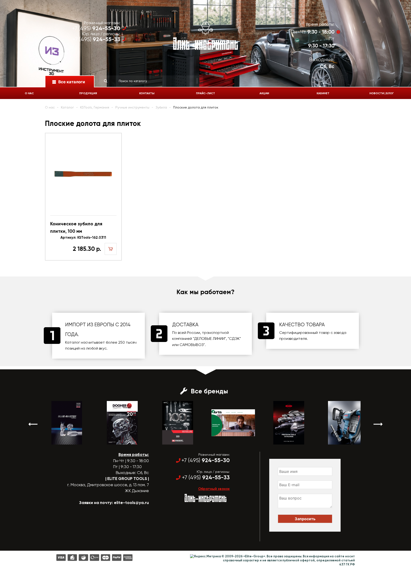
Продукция (88, 93)
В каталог (50, 440)
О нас (29, 93)
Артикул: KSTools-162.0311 (83, 237)
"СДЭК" (234, 338)
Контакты (146, 93)
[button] (33, 424)
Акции (264, 93)
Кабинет (323, 93)
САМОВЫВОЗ (192, 344)
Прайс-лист (205, 93)
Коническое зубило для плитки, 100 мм (76, 227)
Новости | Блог (381, 93)
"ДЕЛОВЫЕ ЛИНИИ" (209, 338)
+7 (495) (96, 28)
